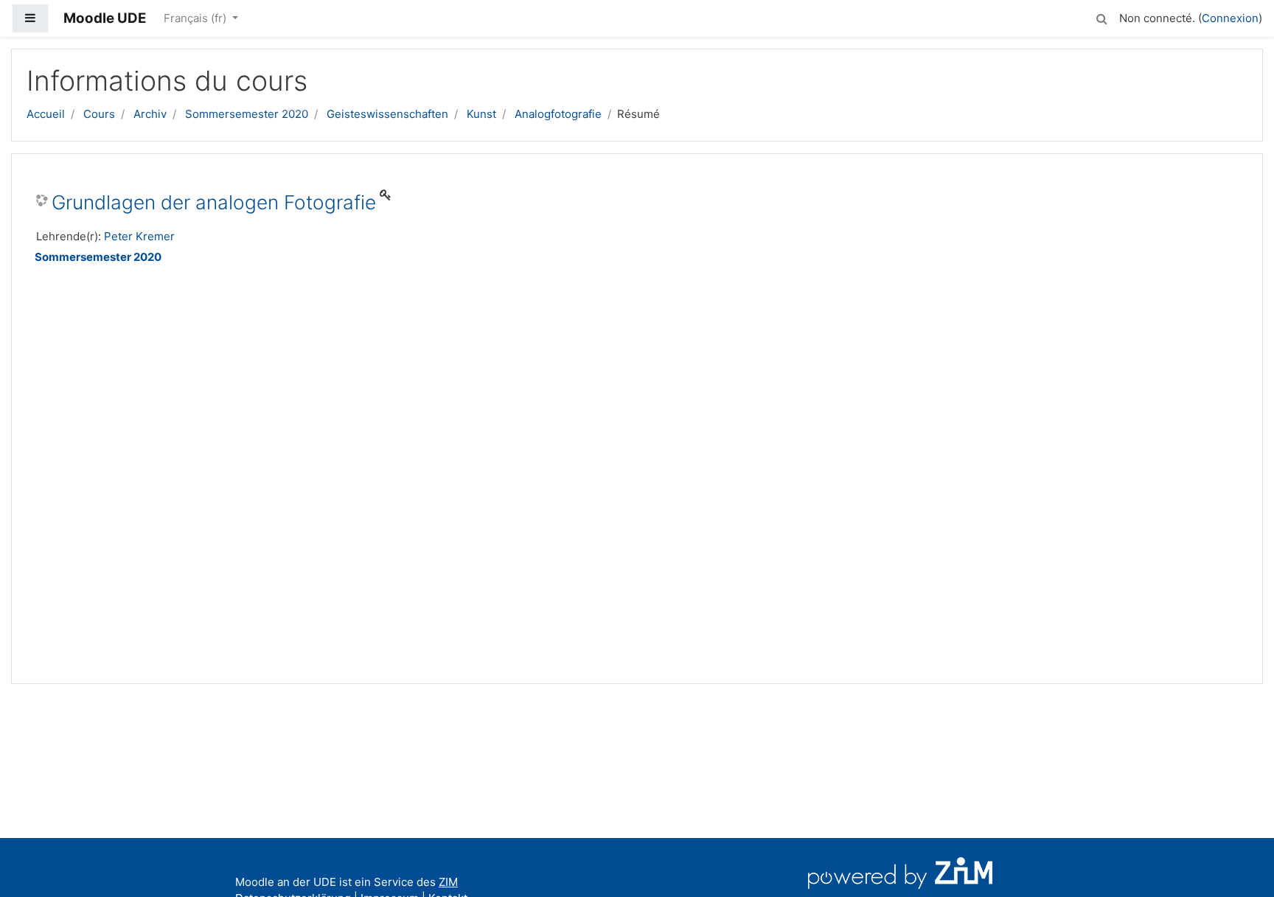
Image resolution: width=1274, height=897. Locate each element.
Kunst (481, 114)
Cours (99, 114)
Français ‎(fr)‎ (196, 18)
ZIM (448, 882)
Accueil (46, 114)
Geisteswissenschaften (387, 114)
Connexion (1230, 18)
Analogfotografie (558, 114)
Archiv (150, 114)
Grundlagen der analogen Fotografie (214, 202)
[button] (1101, 16)
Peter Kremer (139, 236)
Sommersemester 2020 (246, 114)
